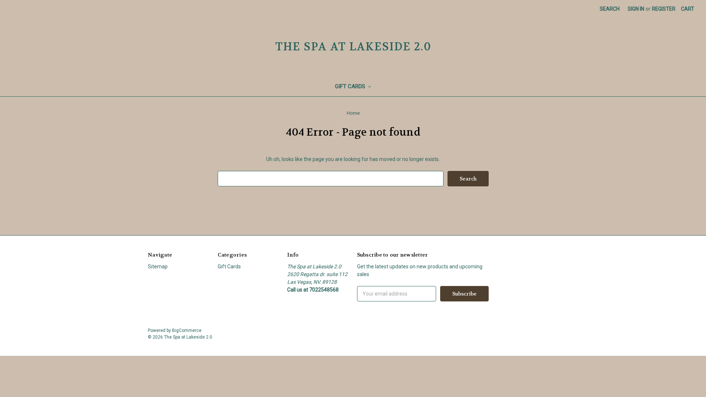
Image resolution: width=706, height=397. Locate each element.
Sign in (636, 9)
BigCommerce (187, 330)
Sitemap (158, 266)
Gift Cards (351, 86)
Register (663, 9)
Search (610, 9)
